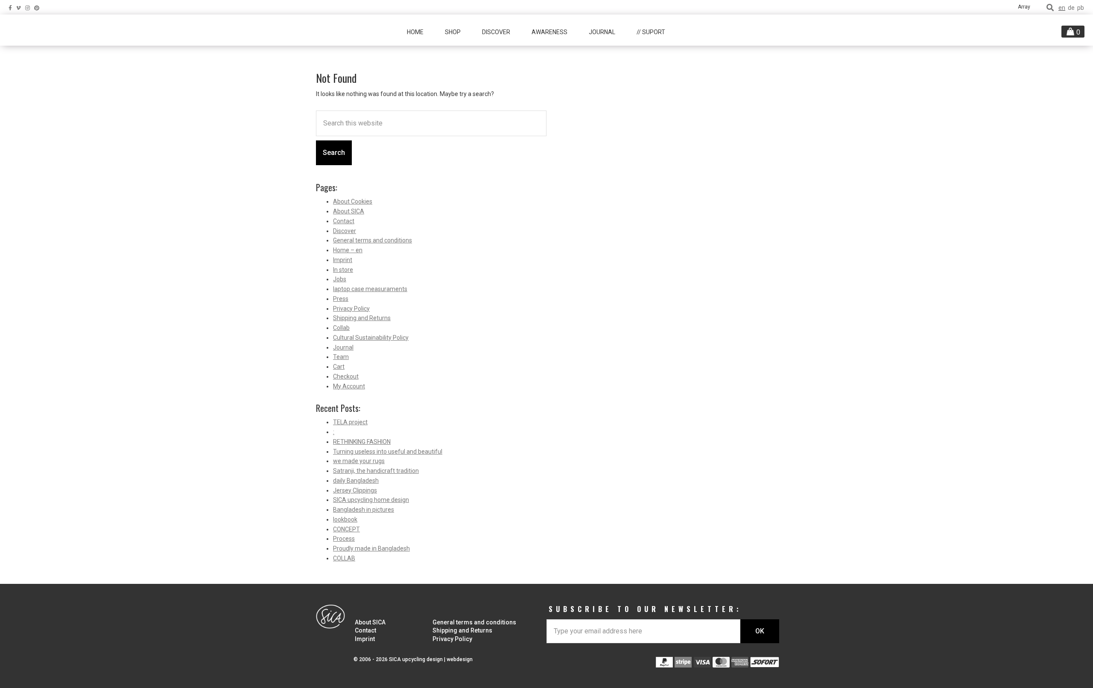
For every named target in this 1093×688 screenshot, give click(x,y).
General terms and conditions (372, 240)
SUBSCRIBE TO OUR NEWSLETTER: (645, 609)
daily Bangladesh (356, 480)
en (1061, 8)
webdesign (460, 659)
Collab (341, 327)
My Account (349, 386)
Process (344, 538)
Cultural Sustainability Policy (371, 337)
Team (341, 356)
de (1071, 8)
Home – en (347, 250)
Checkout (346, 376)
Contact (343, 221)
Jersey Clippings (355, 490)
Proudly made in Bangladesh (371, 548)
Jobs (339, 279)
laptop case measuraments (370, 289)
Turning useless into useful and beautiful (387, 451)
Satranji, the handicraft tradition (376, 470)
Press (340, 298)
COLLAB (344, 558)
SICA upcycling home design (371, 499)
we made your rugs (359, 461)
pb (1080, 8)
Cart (339, 366)
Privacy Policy (351, 308)
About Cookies (352, 201)
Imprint (342, 260)
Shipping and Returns (362, 318)
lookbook (345, 519)
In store (343, 269)
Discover (344, 230)
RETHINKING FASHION (362, 441)
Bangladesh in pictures (363, 509)
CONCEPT (346, 529)
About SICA (348, 211)
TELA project (350, 422)
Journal (343, 347)
